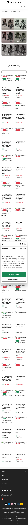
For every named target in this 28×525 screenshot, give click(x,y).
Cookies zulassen (14, 274)
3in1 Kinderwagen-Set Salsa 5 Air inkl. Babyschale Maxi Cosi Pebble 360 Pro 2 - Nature (7, 379)
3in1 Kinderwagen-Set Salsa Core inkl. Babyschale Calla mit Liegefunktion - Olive (20, 405)
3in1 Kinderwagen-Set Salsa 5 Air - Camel (20, 142)
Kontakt (8, 516)
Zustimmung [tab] (5, 248)
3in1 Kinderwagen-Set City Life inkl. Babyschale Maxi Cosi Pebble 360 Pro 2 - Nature (7, 300)
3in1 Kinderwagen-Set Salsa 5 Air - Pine (20, 169)
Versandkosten (23, 508)
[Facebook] (3, 491)
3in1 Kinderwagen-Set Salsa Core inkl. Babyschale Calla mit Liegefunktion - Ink (7, 327)
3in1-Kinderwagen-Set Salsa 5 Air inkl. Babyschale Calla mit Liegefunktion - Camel (7, 170)
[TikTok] (10, 491)
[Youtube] (5, 491)
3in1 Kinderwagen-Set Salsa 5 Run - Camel (20, 456)
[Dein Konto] (21, 6)
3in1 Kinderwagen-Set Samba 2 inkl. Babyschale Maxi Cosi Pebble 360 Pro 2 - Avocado (7, 223)
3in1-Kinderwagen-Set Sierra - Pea (20, 325)
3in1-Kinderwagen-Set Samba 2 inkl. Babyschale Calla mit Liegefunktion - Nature (7, 90)
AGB (13, 518)
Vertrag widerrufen (6, 495)
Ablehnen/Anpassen (13, 279)
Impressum (13, 516)
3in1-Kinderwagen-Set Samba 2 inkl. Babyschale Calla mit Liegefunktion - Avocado (20, 90)
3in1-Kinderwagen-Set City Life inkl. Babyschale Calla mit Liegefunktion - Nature (20, 300)
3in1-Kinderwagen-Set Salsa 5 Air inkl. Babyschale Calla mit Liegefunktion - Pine (7, 197)
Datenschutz (19, 516)
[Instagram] (8, 491)
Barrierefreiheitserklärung (21, 518)
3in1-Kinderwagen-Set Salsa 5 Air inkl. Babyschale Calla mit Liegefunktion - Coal (20, 352)
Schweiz (6, 499)
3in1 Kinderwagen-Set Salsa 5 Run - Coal (20, 431)
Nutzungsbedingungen (6, 518)
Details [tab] (14, 248)
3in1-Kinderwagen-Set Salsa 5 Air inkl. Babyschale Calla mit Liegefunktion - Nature (7, 405)
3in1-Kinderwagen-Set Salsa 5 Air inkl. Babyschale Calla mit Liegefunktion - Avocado (20, 117)
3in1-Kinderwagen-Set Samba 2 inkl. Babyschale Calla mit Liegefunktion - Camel (7, 117)
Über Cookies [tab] (22, 248)
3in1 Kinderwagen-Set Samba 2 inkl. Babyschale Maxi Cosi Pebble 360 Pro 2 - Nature (7, 143)
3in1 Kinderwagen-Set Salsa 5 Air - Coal (7, 351)
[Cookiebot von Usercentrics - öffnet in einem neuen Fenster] (20, 244)
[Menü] (2, 6)
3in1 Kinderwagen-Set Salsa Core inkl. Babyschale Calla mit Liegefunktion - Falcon (7, 432)
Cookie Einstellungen (14, 520)
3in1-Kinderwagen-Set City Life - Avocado (20, 222)
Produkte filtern (15, 65)
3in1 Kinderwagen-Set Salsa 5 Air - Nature (20, 378)
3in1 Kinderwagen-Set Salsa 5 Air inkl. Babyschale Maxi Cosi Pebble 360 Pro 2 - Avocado (20, 197)
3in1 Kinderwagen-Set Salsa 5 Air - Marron (7, 456)
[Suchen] (18, 6)
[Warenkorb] (25, 6)
